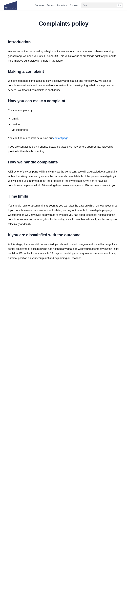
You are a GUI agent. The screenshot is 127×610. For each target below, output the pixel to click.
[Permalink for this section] (34, 42)
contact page (60, 138)
